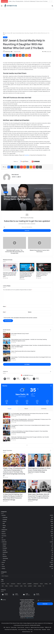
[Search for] (52, 6)
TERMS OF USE (48, 627)
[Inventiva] (10, 6)
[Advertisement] (27, 20)
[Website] (12, 177)
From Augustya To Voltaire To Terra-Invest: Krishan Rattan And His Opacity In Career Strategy (39, 470)
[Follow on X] (10, 51)
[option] (27, 197)
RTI (2, 537)
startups (39, 585)
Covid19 (24, 583)
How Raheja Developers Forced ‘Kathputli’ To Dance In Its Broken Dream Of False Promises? (43, 274)
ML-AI (4, 554)
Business (4, 515)
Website (29, 312)
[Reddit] (20, 55)
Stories (8, 33)
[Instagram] (20, 177)
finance (41, 583)
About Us (8, 627)
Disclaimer (44, 629)
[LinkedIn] (10, 55)
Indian (6, 585)
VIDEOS (3, 568)
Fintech (4, 546)
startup (35, 585)
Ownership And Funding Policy (11, 629)
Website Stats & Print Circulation (37, 627)
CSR (4, 627)
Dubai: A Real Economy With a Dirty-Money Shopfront (23, 351)
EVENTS (3, 531)
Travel (4, 560)
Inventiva (27, 155)
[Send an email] (11, 51)
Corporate (5, 517)
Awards (48, 629)
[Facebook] (4, 55)
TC (43, 585)
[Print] (40, 167)
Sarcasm (4, 539)
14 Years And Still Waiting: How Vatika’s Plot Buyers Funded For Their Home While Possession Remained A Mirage (13, 497)
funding (46, 583)
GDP (4, 523)
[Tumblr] (14, 55)
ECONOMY (30, 583)
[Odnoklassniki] (26, 55)
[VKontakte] (23, 55)
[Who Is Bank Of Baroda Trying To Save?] (6, 335)
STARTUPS (4, 541)
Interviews (4, 535)
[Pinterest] (17, 55)
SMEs (4, 527)
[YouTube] (19, 177)
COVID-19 (19, 583)
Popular (9, 408)
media (21, 585)
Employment (4, 529)
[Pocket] (29, 55)
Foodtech (5, 548)
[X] (7, 55)
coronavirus (13, 583)
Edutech (4, 544)
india (2, 585)
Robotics (5, 556)
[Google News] (24, 161)
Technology (5, 558)
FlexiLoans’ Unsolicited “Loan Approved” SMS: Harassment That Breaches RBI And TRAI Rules (9, 274)
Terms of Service (20, 627)
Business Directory (26, 631)
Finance (4, 521)
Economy (5, 519)
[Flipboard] (35, 161)
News (25, 585)
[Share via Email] (37, 167)
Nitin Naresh (7, 51)
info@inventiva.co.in (29, 617)
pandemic (30, 585)
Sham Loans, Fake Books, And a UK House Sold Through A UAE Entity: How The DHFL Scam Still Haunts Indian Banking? (38, 497)
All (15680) (27, 364)
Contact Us (27, 627)
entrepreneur (35, 583)
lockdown (16, 585)
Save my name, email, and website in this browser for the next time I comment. (20, 317)
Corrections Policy (37, 629)
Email (4, 312)
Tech (3, 564)
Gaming (4, 550)
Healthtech (5, 552)
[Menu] (1, 6)
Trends (3, 566)
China (8, 583)
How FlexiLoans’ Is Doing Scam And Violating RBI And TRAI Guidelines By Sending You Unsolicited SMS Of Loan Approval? (27, 275)
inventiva (11, 585)
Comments (43, 408)
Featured (4, 533)
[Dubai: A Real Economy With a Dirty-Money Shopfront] (6, 353)
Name (4, 306)
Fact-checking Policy (22, 629)
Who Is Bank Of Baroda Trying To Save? (20, 333)
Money (4, 525)
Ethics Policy (30, 629)
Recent (26, 408)
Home (5, 33)
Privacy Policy (13, 627)
